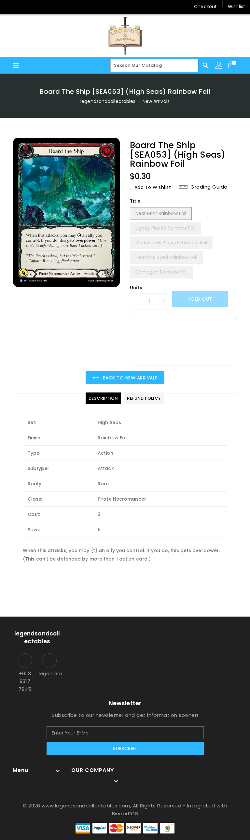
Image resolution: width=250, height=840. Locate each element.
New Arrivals (156, 101)
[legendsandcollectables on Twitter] (23, 6)
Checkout (205, 6)
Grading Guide (209, 187)
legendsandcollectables (107, 101)
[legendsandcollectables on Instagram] (47, 6)
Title (135, 201)
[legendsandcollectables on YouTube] (72, 6)
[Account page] (219, 65)
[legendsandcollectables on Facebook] (10, 6)
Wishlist (236, 6)
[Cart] (232, 65)
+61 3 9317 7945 (25, 681)
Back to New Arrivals (130, 378)
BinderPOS (125, 813)
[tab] (103, 398)
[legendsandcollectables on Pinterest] (35, 6)
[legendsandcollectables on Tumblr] (60, 6)
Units (136, 287)
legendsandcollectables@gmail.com (49, 673)
